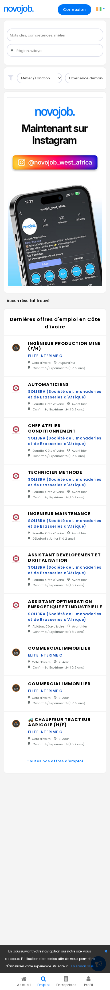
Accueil (24, 985)
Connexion (74, 9)
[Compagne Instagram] (55, 192)
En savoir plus (82, 966)
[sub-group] (39, 78)
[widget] (55, 34)
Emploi (43, 985)
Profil (88, 985)
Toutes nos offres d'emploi (55, 761)
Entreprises (66, 985)
